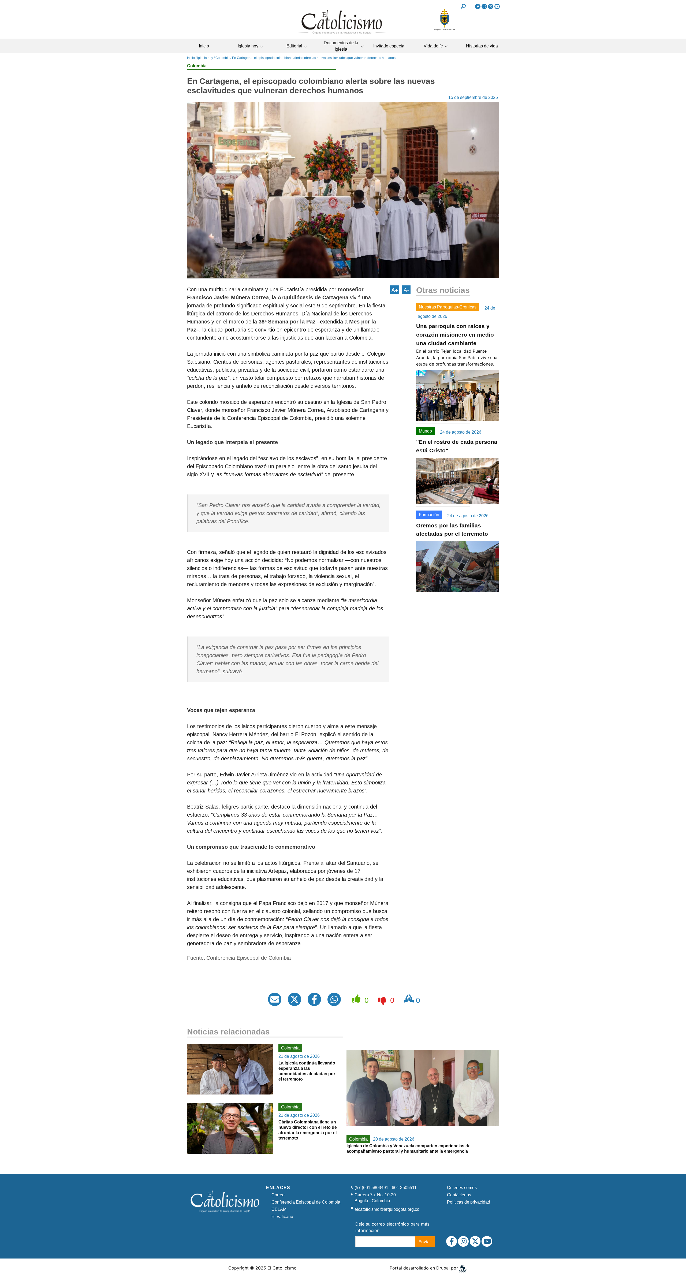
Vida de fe (433, 46)
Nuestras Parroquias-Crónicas (447, 307)
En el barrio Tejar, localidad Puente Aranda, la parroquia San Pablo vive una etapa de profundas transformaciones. (456, 357)
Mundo (425, 431)
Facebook (477, 6)
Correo (278, 1195)
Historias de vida (482, 46)
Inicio (204, 46)
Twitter (490, 6)
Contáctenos (459, 1195)
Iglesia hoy (248, 46)
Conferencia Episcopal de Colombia (305, 1202)
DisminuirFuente (406, 289)
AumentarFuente (394, 289)
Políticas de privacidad (468, 1202)
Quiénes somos (462, 1187)
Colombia (222, 58)
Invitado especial (389, 46)
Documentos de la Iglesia (341, 45)
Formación (429, 514)
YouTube (497, 6)
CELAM (278, 1209)
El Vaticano (282, 1216)
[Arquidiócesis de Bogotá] (444, 29)
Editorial (294, 46)
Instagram (484, 6)
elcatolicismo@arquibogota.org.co (387, 1209)
